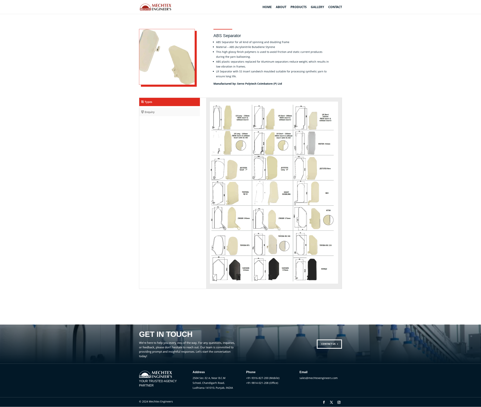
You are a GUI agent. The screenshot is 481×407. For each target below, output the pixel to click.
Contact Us (328, 343)
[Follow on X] (331, 402)
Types (148, 102)
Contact (335, 7)
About (281, 7)
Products (298, 7)
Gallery (317, 7)
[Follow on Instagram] (339, 402)
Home (267, 7)
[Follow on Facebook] (324, 402)
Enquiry (150, 112)
